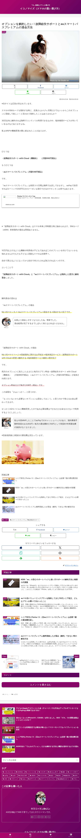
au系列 (6, 520)
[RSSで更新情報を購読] (60, 558)
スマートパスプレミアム (19, 520)
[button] (53, 92)
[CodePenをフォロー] (60, 553)
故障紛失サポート (34, 520)
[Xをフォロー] (60, 548)
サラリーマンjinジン (40, 808)
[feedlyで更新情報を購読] (21, 558)
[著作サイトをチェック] (21, 548)
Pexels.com (73, 80)
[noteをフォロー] (21, 553)
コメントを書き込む (40, 684)
